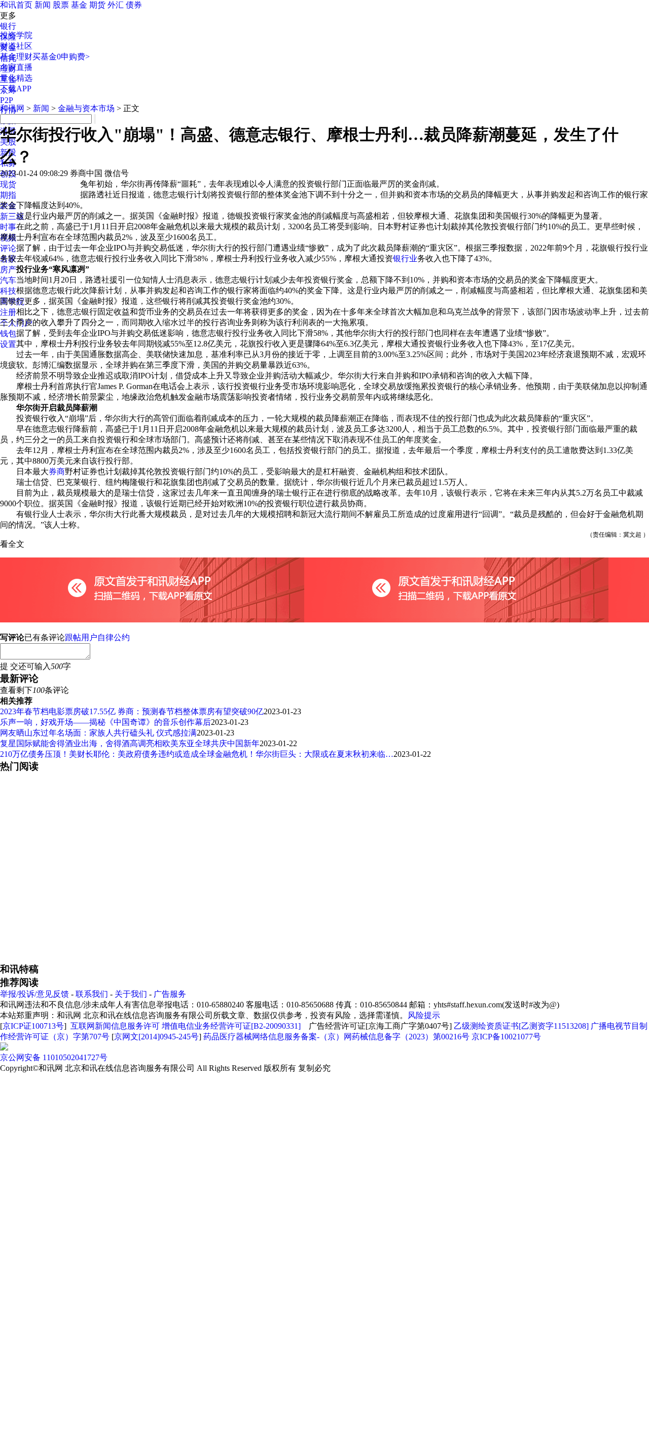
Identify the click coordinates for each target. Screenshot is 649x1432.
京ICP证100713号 (33, 1026)
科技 (8, 291)
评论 (8, 248)
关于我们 (131, 994)
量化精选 (16, 78)
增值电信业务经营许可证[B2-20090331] (231, 1026)
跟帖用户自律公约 (97, 637)
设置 (8, 344)
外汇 (115, 5)
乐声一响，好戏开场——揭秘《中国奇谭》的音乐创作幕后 (105, 722)
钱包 (8, 333)
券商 (57, 471)
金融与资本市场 (86, 108)
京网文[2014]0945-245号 (156, 1036)
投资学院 (16, 35)
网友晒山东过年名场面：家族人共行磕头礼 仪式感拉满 (98, 732)
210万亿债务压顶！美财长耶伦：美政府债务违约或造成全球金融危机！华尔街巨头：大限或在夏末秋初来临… (196, 754)
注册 (8, 312)
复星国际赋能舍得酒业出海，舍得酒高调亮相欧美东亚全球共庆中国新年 (130, 743)
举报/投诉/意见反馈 (34, 994)
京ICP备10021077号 (506, 1036)
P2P (6, 100)
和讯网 (12, 108)
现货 (8, 184)
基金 (79, 5)
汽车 (8, 280)
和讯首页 (16, 5)
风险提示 (424, 1015)
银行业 (405, 258)
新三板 (12, 216)
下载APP (15, 88)
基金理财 (16, 56)
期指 (8, 195)
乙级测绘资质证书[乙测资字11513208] (521, 1026)
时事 (8, 227)
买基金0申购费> (61, 56)
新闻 (42, 5)
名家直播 (16, 67)
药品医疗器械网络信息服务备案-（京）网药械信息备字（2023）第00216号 (336, 1036)
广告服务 (170, 994)
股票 (61, 5)
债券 (134, 5)
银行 (8, 26)
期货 (97, 5)
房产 (8, 269)
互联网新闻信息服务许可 (115, 1026)
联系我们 (92, 994)
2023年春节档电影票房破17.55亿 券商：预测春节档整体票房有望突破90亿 (132, 711)
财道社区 (16, 46)
